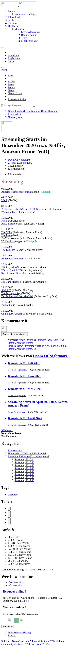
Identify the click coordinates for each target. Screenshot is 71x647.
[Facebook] (9, 508)
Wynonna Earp (9, 212)
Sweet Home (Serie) (11, 273)
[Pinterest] (9, 522)
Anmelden (13, 55)
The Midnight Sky (10, 293)
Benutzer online (13, 591)
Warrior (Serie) (9, 270)
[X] (9, 512)
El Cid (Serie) (8, 267)
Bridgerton (7, 305)
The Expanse (8, 249)
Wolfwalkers (8, 241)
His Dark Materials (11, 281)
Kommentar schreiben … (14, 334)
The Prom (6, 235)
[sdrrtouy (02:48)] (16, 622)
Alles (10, 75)
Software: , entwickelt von (33, 641)
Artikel (11, 81)
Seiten (11, 84)
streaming (13, 494)
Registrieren (14, 58)
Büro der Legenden (11, 258)
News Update (15, 93)
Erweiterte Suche (17, 99)
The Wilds (6, 232)
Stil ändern (8, 626)
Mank (4, 200)
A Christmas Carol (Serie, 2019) (18, 209)
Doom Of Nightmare (50, 356)
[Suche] (2, 67)
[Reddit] (9, 515)
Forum (11, 87)
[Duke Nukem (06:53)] (10, 622)
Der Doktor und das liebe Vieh (17, 296)
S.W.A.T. (6, 290)
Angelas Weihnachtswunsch (16, 191)
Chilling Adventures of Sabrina (17, 313)
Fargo (4, 220)
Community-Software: (25, 644)
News (11, 90)
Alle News (7, 430)
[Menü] (2, 47)
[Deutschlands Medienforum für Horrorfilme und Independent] (18, 5)
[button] (9, 519)
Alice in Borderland (11, 223)
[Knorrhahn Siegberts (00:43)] (22, 622)
